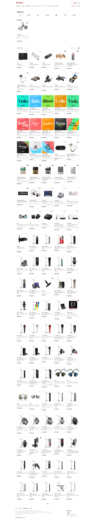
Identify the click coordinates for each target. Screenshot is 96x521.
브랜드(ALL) (18, 6)
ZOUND (20, 15)
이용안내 (30, 508)
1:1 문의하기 (71, 516)
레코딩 (36, 6)
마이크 (32, 6)
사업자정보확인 (48, 512)
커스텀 (23, 6)
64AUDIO (29, 15)
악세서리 (48, 6)
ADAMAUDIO (47, 15)
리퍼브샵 (56, 6)
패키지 (53, 6)
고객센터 (78, 6)
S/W (45, 6)
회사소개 (16, 508)
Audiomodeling (65, 15)
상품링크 (23, 32)
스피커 (42, 6)
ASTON (56, 15)
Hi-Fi (39, 6)
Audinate (74, 15)
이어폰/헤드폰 (27, 6)
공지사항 (75, 516)
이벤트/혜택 (74, 6)
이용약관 (20, 508)
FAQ (68, 516)
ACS (38, 15)
